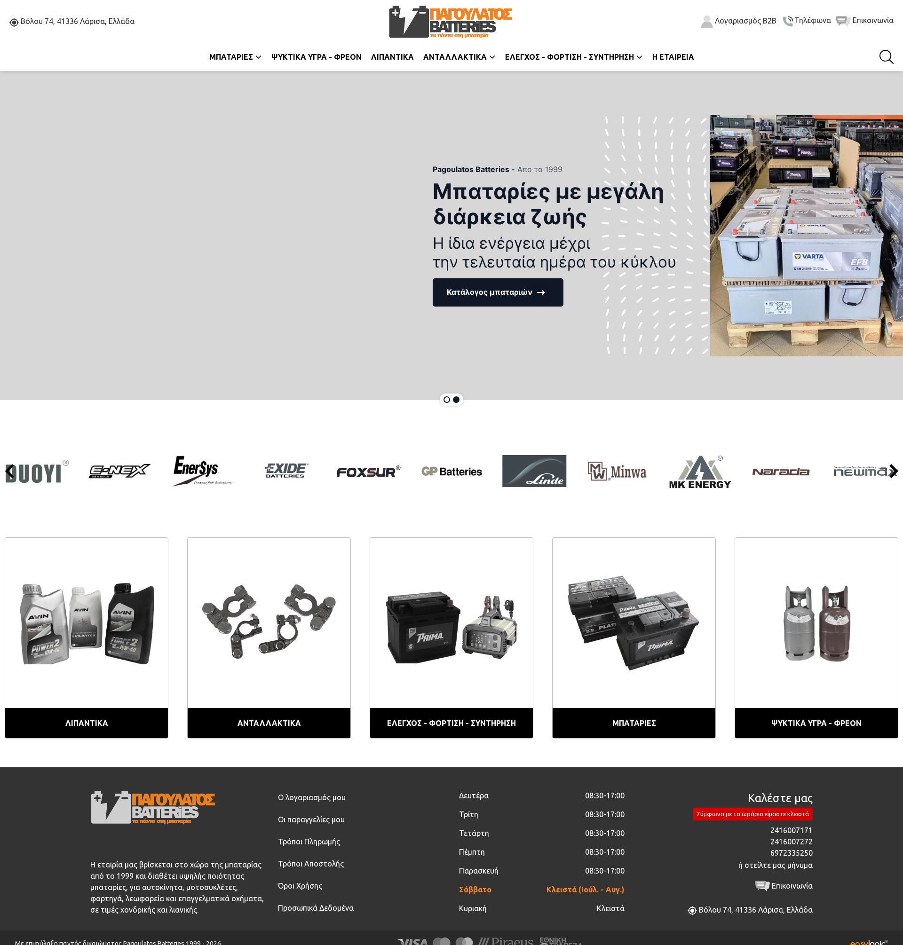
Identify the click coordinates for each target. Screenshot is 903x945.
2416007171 (791, 830)
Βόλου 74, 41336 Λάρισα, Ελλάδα (77, 21)
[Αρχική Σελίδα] (451, 20)
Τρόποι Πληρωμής (309, 841)
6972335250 (791, 853)
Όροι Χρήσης (300, 886)
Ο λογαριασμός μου (312, 797)
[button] (424, 292)
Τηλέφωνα (812, 20)
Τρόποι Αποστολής (311, 863)
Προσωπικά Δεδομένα (316, 908)
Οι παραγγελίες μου (311, 819)
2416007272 (791, 841)
